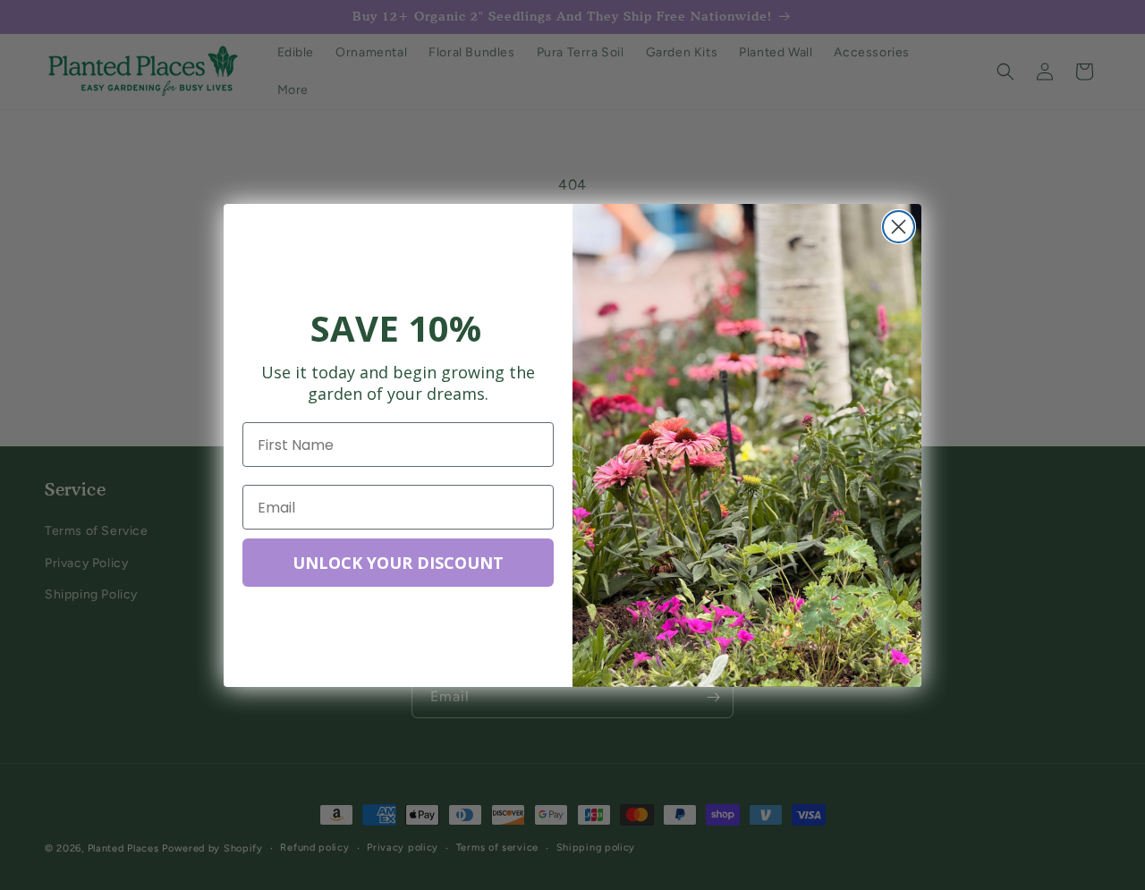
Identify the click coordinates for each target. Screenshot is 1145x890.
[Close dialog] (898, 226)
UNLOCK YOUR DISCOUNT (398, 562)
